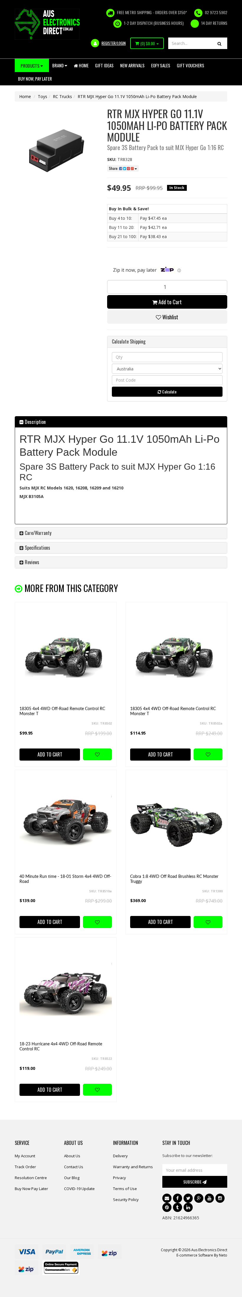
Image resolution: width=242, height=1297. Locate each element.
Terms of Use (125, 1188)
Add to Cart (169, 302)
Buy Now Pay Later (31, 1188)
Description (35, 421)
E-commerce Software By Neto (201, 1255)
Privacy (119, 1177)
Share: (114, 168)
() (147, 43)
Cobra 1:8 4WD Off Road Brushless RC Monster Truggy (174, 879)
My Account (25, 1155)
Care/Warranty (37, 532)
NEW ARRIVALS (132, 65)
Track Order (25, 1166)
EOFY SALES (160, 65)
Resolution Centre (31, 1177)
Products (30, 65)
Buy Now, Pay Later (35, 78)
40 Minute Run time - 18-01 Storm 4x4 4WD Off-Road (65, 879)
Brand (58, 65)
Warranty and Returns (133, 1166)
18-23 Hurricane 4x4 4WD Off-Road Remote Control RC (60, 1046)
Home (83, 65)
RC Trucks (62, 96)
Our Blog (71, 1177)
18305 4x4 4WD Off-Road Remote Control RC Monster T (62, 711)
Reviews (31, 562)
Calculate (168, 391)
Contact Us (73, 1166)
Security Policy (126, 1199)
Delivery (120, 1155)
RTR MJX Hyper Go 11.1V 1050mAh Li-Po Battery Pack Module (137, 96)
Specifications (37, 547)
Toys (42, 96)
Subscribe (192, 1182)
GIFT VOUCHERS (190, 65)
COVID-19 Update (79, 1188)
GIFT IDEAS (104, 65)
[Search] (219, 43)
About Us (72, 1155)
